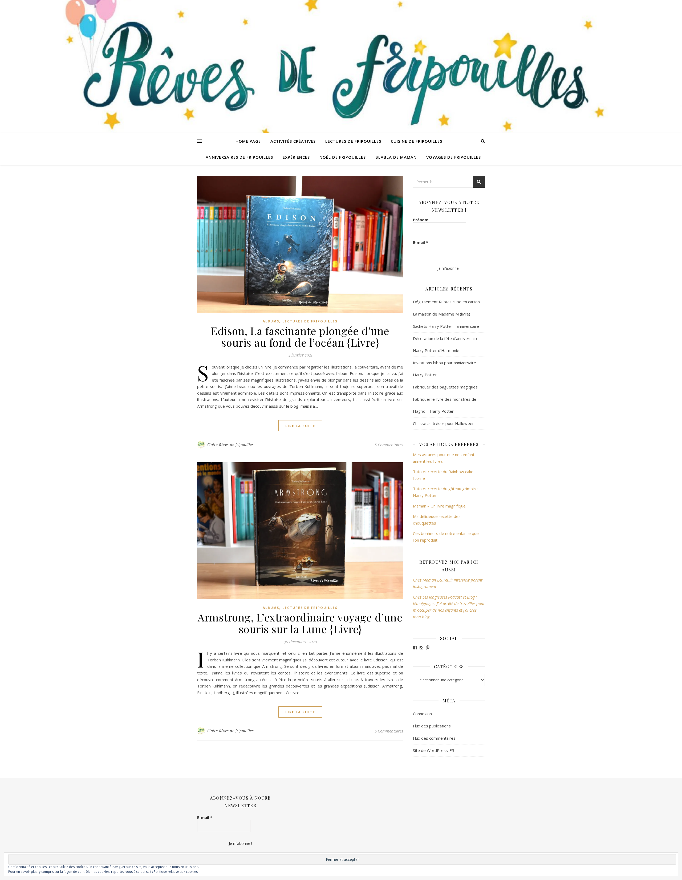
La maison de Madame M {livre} (441, 314)
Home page (248, 141)
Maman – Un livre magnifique (439, 506)
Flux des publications (432, 725)
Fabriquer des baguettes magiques (445, 387)
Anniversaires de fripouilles (239, 157)
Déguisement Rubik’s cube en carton (446, 301)
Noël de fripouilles (342, 157)
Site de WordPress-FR (433, 750)
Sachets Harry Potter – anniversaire (446, 326)
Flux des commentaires (434, 738)
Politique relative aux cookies (176, 871)
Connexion (422, 713)
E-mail (420, 242)
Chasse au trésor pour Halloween (443, 423)
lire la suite (300, 425)
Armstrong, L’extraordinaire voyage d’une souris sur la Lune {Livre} (300, 623)
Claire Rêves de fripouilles (230, 444)
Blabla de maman (396, 157)
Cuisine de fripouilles (416, 141)
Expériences (296, 157)
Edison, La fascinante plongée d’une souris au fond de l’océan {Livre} (300, 336)
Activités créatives (293, 141)
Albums (271, 321)
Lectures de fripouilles (353, 141)
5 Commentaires (389, 444)
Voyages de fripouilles (453, 157)
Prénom (420, 219)
